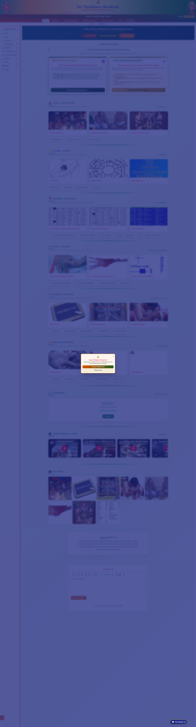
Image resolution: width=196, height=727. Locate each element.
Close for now (98, 370)
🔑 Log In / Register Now (98, 366)
